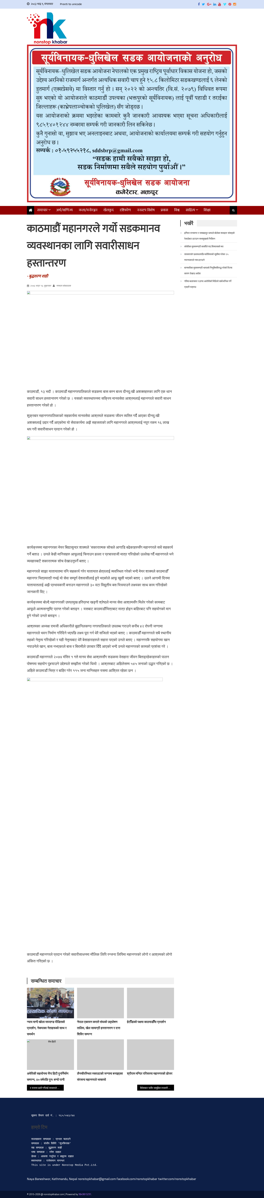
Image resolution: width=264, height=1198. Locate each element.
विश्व (177, 210)
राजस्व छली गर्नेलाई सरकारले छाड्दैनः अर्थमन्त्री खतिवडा (48, 1088)
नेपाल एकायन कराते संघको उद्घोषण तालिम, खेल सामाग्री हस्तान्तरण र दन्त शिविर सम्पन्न (98, 1027)
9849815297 (84, 1194)
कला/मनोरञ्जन (88, 210)
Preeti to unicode (71, 4)
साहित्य (190, 210)
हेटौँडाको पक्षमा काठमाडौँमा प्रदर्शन (146, 1021)
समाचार (42, 210)
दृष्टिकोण (125, 210)
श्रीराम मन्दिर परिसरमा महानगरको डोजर (149, 1073)
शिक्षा (207, 210)
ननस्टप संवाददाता (63, 285)
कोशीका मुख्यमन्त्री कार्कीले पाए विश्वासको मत (203, 246)
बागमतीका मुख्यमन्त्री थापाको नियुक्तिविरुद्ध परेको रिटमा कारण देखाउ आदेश (208, 270)
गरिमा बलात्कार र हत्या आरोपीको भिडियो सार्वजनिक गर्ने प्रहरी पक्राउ (207, 284)
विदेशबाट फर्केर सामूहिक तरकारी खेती (156, 1088)
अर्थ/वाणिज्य (64, 210)
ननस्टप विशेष (146, 210)
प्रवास (164, 210)
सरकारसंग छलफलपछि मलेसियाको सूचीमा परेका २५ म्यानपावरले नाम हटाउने (206, 257)
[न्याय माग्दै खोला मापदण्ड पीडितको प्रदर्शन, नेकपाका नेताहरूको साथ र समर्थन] (50, 1004)
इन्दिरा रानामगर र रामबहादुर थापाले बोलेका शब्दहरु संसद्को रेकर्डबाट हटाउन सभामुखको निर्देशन (209, 235)
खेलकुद (108, 210)
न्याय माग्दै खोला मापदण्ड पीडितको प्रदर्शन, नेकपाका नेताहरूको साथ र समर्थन (47, 1027)
